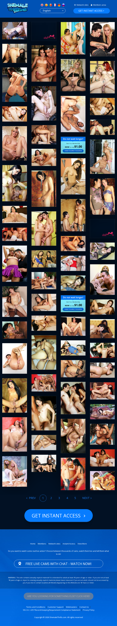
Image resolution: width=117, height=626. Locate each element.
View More (82, 543)
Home (32, 543)
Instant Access (69, 543)
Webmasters (71, 607)
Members (42, 543)
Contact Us (84, 607)
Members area (99, 5)
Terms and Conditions (35, 607)
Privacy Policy (88, 610)
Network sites (82, 5)
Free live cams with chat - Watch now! (59, 563)
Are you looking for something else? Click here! (58, 596)
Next (86, 498)
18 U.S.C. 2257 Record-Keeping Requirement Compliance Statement (51, 610)
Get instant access (90, 10)
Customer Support (55, 607)
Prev (32, 498)
